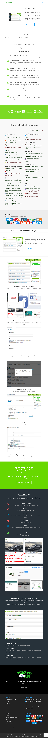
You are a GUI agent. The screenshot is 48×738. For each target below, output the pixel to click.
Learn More (29, 25)
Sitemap (7, 719)
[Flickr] (33, 222)
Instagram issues (29, 708)
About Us (7, 713)
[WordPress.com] (25, 219)
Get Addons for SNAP (24, 482)
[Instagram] (14, 219)
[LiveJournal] (35, 219)
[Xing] (8, 222)
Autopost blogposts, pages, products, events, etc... (24, 455)
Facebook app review (30, 704)
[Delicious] (16, 222)
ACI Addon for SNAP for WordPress (19, 89)
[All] (35, 130)
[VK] (37, 219)
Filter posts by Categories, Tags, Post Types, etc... (23, 355)
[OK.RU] (40, 219)
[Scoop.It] (33, 219)
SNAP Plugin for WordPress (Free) (19, 55)
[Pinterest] (16, 219)
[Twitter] (7, 219)
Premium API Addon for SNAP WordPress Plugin (22, 60)
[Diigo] (19, 222)
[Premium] (41, 130)
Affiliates (7, 715)
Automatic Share (31, 240)
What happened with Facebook (32, 706)
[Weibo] (11, 222)
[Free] (37, 130)
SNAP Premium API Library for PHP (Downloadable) (23, 68)
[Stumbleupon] (21, 222)
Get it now (24, 687)
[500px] (37, 222)
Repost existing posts (24, 422)
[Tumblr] (22, 219)
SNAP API (36, 129)
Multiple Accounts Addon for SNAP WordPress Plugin (24, 75)
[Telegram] (40, 222)
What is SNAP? (30, 9)
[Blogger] (19, 219)
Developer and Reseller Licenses (12, 717)
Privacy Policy (8, 721)
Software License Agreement (11, 727)
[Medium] (30, 219)
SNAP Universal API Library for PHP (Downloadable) (23, 82)
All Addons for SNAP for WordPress (19, 96)
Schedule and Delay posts (24, 389)
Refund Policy (8, 725)
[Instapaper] (13, 222)
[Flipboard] (28, 219)
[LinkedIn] (11, 219)
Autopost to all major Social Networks (24, 286)
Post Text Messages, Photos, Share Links (24, 321)
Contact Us (8, 728)
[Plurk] (31, 222)
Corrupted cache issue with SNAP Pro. (34, 699)
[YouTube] (28, 222)
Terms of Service (9, 723)
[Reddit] (25, 222)
